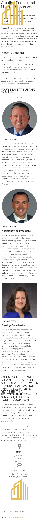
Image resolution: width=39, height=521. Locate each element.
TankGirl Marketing (17, 517)
